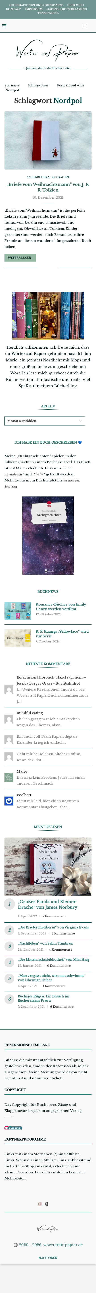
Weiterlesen (19, 258)
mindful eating (30, 713)
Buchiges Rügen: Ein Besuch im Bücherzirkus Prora (43, 998)
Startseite (11, 85)
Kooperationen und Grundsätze (36, 5)
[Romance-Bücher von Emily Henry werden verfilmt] (17, 611)
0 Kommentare (59, 966)
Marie (22, 771)
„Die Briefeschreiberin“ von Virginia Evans (53, 927)
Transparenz (48, 13)
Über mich (75, 5)
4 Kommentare (60, 949)
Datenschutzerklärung (67, 9)
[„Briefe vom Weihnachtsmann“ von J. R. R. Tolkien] (48, 140)
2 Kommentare (63, 933)
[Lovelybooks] (40, 1203)
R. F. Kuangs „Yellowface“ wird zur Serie (62, 633)
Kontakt (13, 9)
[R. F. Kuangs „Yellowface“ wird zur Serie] (17, 638)
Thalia (38, 474)
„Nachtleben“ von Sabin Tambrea (45, 943)
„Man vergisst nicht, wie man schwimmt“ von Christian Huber (51, 978)
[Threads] (47, 1203)
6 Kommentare (62, 1007)
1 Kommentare (54, 986)
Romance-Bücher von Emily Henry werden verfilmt (61, 606)
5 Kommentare (54, 916)
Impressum (33, 9)
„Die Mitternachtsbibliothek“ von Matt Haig (53, 960)
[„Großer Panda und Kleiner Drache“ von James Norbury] (48, 867)
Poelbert (24, 795)
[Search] (91, 25)
